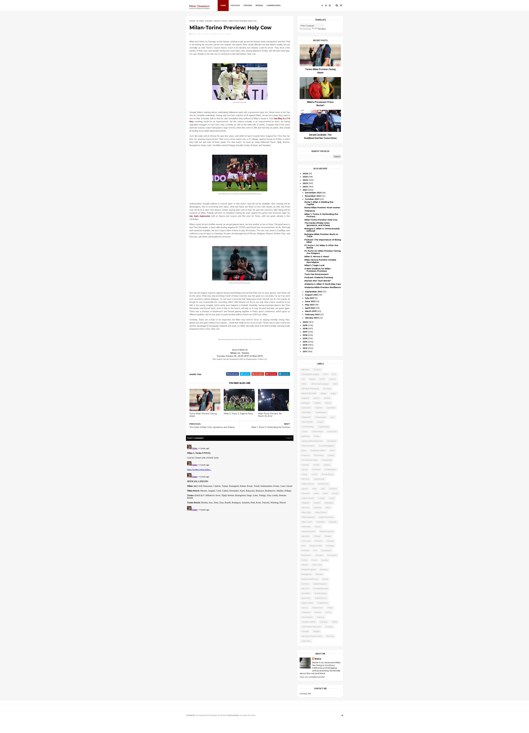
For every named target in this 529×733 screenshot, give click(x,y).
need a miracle (326, 531)
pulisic (304, 560)
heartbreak (319, 479)
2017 (305, 332)
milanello (320, 522)
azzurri (317, 398)
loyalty (321, 498)
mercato (305, 507)
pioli (303, 546)
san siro (305, 588)
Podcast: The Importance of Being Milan (322, 241)
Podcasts (235, 5)
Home (223, 5)
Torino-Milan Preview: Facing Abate (203, 414)
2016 (305, 335)
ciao (332, 417)
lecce (335, 493)
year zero (306, 641)
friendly (305, 465)
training (320, 617)
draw (304, 450)
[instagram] (330, 5)
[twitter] (326, 5)
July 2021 (310, 298)
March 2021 (311, 311)
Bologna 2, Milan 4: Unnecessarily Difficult (322, 229)
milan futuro (320, 512)
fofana (331, 455)
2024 (306, 180)
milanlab (332, 522)
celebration (321, 412)
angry (333, 393)
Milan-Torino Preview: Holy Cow (320, 220)
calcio (328, 403)
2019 (305, 325)
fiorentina (318, 455)
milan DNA (306, 512)
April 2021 (310, 308)
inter (314, 488)
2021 (305, 190)
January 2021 (312, 318)
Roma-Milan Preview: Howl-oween (322, 207)
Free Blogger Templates (216, 715)
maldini (317, 503)
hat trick (305, 479)
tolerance (306, 612)
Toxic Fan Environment (316, 274)
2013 (305, 345)
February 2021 (312, 314)
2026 (305, 173)
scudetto (306, 593)
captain (318, 408)
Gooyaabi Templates (247, 715)
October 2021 (312, 199)
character (306, 417)
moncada (306, 526)
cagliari (317, 403)
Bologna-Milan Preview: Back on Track (321, 235)
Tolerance (309, 211)
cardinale (331, 408)
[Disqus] (239, 478)
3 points (317, 369)
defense (305, 436)
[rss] (322, 5)
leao (325, 493)
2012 (305, 348)
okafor (328, 536)
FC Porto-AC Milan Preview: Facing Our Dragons (322, 252)
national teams (308, 531)
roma (325, 579)
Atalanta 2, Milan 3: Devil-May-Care (322, 284)
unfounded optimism (311, 627)
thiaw (329, 608)
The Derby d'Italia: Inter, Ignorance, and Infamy (317, 224)
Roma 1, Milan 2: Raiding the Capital (318, 203)
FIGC (334, 374)
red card (317, 565)
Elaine (318, 659)
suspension (323, 603)
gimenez (316, 469)
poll (315, 550)
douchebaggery (326, 446)
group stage (327, 474)
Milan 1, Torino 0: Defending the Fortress (321, 215)
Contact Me (305, 693)
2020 (305, 322)
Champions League (310, 374)
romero (305, 584)
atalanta (305, 398)
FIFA (325, 374)
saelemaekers (320, 584)
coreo (304, 431)
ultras (334, 622)
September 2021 (314, 291)
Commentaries (273, 5)
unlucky (329, 627)
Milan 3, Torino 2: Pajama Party (238, 413)
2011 (305, 351)
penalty (330, 541)
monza (318, 526)
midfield (317, 507)
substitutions (320, 598)
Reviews (259, 5)
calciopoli (306, 408)
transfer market (308, 622)
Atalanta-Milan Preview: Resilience (322, 287)
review (319, 574)
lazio (316, 493)
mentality (329, 503)
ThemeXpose (200, 715)
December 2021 (313, 192)
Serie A (217, 21)
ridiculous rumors (310, 579)
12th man (305, 369)
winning (330, 636)
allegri (323, 393)
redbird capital (309, 569)
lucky (331, 498)
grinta (314, 474)
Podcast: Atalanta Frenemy (318, 277)
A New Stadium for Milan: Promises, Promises (317, 269)
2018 (305, 328)
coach (320, 422)
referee (324, 569)
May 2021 (310, 304)
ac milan (200, 21)
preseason (306, 555)
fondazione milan (309, 460)
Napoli (312, 379)
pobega (330, 546)
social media (320, 593)
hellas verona (308, 484)
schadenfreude (321, 588)
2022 (305, 186)
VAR (335, 384)
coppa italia (323, 427)
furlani (316, 465)
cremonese (317, 431)
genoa (305, 469)
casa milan (306, 412)
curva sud (331, 431)
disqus (289, 438)
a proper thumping (310, 388)
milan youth (307, 522)
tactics (305, 608)
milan (328, 507)
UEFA (304, 384)
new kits (305, 536)
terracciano (317, 608)
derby (316, 436)
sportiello (306, 598)
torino (224, 21)
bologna (305, 403)
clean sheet (307, 422)
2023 (305, 183)
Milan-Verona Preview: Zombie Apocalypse (320, 261)
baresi (327, 398)
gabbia (327, 465)
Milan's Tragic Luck (314, 265)
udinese (323, 622)
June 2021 (310, 301)
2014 (305, 341)
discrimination (308, 446)
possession (326, 550)
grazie (304, 474)
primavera (332, 555)
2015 (305, 338)
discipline (331, 441)
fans (332, 450)
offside (317, 536)
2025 (305, 176)
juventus (305, 493)
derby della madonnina (312, 441)
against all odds (309, 393)
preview (209, 21)
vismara (305, 631)
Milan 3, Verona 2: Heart (316, 256)
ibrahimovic (323, 484)
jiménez (333, 488)
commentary (308, 427)
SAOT (322, 379)
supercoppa (307, 603)
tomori (318, 612)
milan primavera (326, 517)
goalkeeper (330, 469)
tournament (307, 617)
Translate (321, 29)
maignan (305, 503)
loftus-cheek (308, 498)
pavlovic (318, 541)
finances (306, 455)
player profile (316, 546)
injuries (305, 488)
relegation (306, 574)
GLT (303, 379)
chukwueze (320, 417)
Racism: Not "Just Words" (317, 281)
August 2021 (312, 295)
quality (324, 560)
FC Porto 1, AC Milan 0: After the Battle (321, 246)
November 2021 (313, 196)
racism (305, 565)
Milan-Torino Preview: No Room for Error (270, 414)
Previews (247, 5)
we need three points (312, 636)
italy (323, 488)
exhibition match (318, 450)
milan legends (308, 517)
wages (316, 631)
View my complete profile (312, 677)
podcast (305, 550)
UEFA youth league (320, 384)
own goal (306, 541)
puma (314, 560)
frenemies (327, 460)
